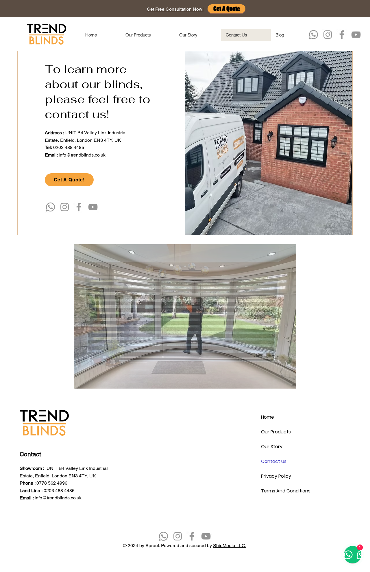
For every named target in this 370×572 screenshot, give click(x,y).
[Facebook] (341, 34)
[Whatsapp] (313, 34)
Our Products (276, 431)
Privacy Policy (276, 476)
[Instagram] (327, 34)
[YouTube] (356, 34)
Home (267, 417)
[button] (175, 9)
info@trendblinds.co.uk (82, 155)
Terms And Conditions (281, 491)
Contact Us (273, 461)
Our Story (271, 446)
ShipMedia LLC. (229, 545)
